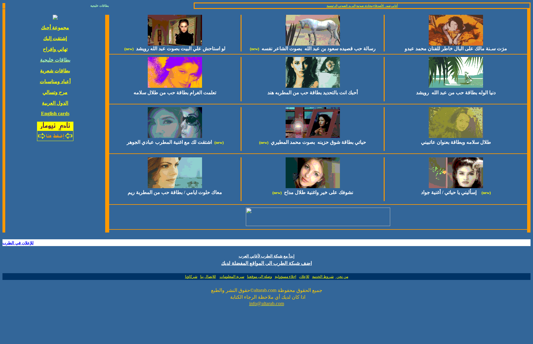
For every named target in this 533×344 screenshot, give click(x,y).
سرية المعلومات (232, 276)
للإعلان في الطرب (18, 243)
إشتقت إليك (55, 38)
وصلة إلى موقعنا (259, 276)
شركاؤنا (191, 276)
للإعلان (304, 276)
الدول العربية (55, 103)
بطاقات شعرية (55, 70)
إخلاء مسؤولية (285, 276)
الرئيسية (332, 5)
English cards (55, 113)
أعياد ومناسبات (55, 81)
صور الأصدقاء (381, 5)
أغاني (394, 5)
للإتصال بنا (208, 276)
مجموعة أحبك (55, 27)
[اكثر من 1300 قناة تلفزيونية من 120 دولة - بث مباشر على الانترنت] (318, 224)
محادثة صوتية (364, 5)
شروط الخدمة (323, 276)
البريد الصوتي (347, 5)
